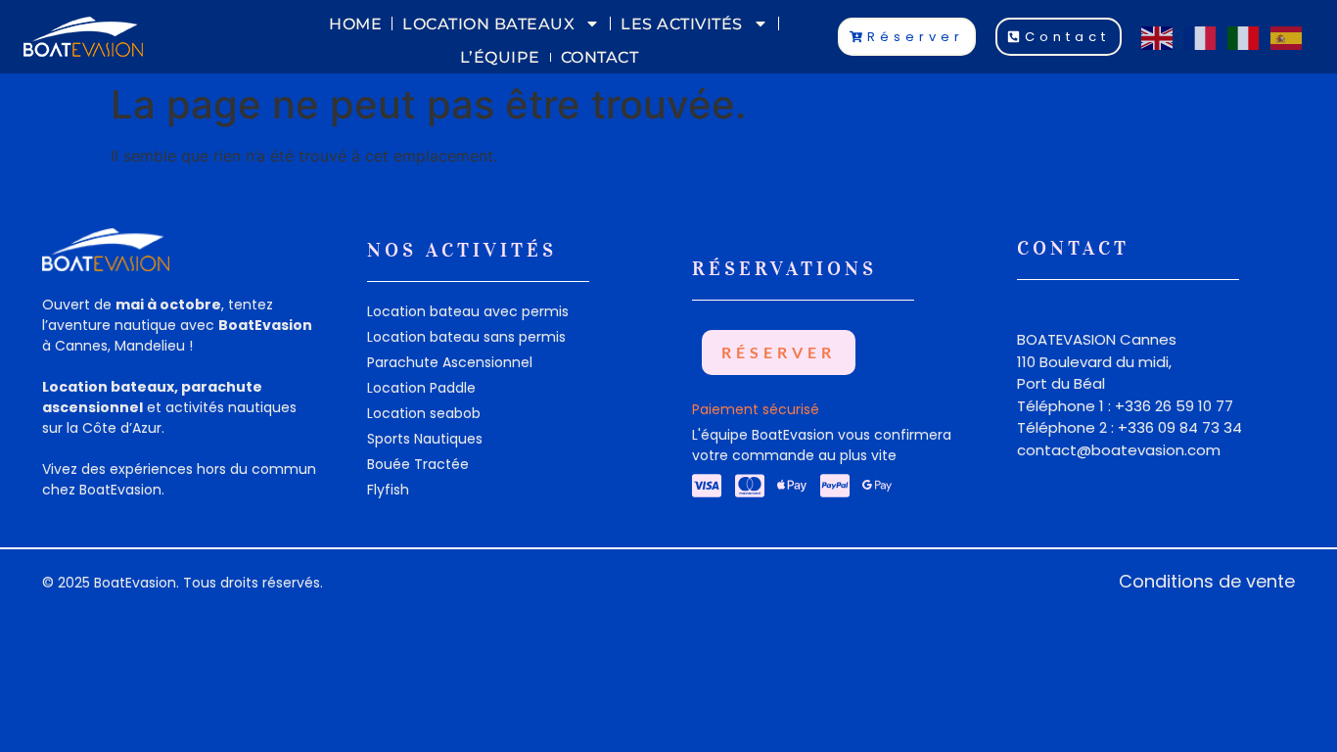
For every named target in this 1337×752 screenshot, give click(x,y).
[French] (1201, 37)
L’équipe (500, 57)
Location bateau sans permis (466, 337)
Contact (600, 57)
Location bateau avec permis (468, 311)
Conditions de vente (1207, 581)
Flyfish (388, 489)
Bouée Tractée (418, 464)
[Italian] (1244, 37)
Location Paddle (421, 388)
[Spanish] (1287, 37)
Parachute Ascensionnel (449, 362)
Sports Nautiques (425, 438)
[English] (1158, 37)
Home (355, 24)
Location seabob (424, 413)
